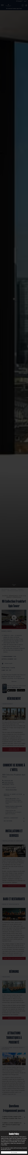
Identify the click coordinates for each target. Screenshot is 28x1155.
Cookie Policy (4, 1145)
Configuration (6, 1143)
